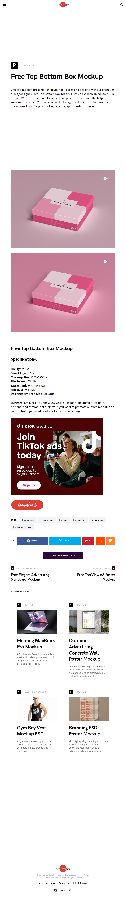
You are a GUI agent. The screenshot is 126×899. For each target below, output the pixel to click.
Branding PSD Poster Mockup (84, 731)
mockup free (79, 520)
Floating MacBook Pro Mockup (36, 644)
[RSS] (70, 890)
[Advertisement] (63, 30)
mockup (63, 520)
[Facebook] (55, 890)
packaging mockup (22, 527)
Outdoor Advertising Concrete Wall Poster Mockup (84, 650)
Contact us (64, 883)
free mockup (46, 520)
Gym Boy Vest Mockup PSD (31, 731)
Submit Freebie (80, 883)
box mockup (28, 520)
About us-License (47, 883)
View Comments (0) (61, 555)
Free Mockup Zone (42, 394)
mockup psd (97, 520)
